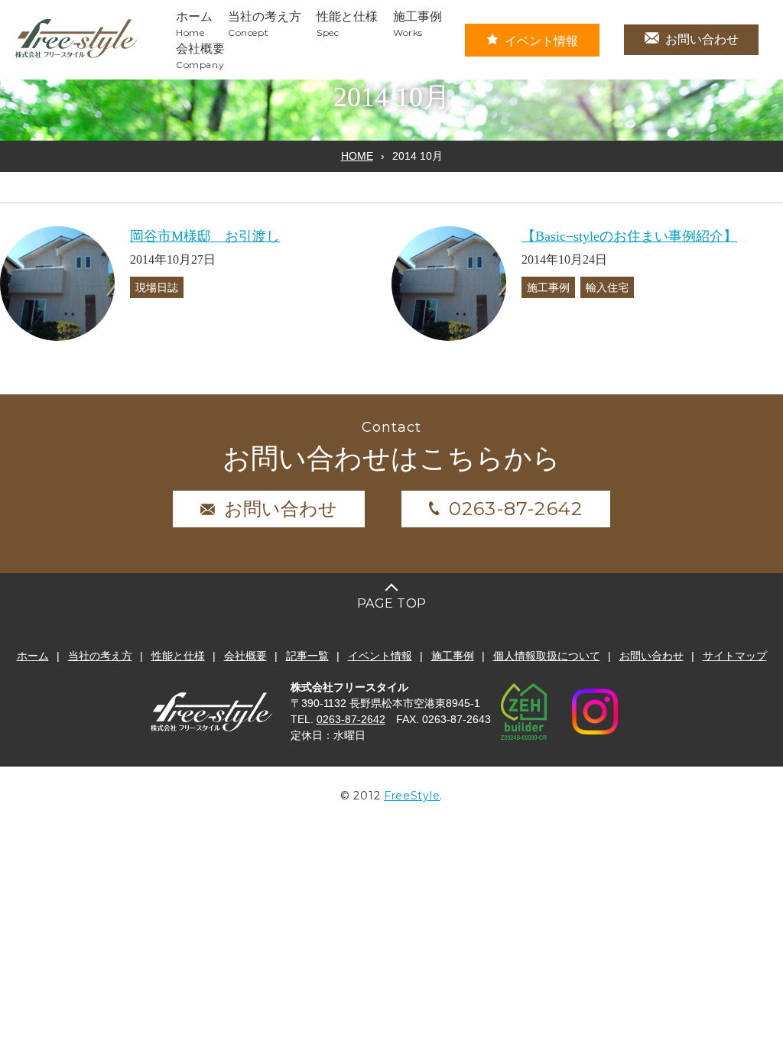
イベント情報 (541, 40)
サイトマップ (735, 656)
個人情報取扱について (546, 656)
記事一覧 (307, 656)
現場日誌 (156, 287)
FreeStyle (412, 795)
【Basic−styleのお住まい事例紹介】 (629, 236)
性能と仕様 (178, 656)
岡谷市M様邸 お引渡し (205, 236)
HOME (357, 156)
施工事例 (548, 287)
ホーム (33, 656)
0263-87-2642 (516, 509)
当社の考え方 (100, 656)
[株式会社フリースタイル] (76, 55)
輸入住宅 (607, 287)
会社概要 (245, 656)
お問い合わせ (702, 39)
